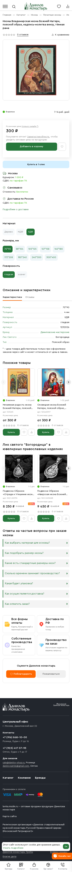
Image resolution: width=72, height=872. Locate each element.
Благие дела (9, 856)
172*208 (8, 257)
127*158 (45, 249)
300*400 (51, 257)
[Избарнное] (59, 6)
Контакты (62, 869)
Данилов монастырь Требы (18, 852)
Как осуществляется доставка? (24, 593)
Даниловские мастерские (55, 332)
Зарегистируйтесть (38, 137)
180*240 (22, 257)
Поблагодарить (23, 674)
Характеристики (12, 297)
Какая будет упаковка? (19, 583)
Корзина (34, 869)
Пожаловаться (51, 674)
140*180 (58, 249)
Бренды (40, 777)
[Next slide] (68, 382)
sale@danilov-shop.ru (14, 762)
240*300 (36, 257)
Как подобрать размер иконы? (24, 553)
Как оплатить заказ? (17, 604)
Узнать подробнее (13, 848)
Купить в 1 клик (36, 164)
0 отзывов (22, 34)
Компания (24, 777)
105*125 (32, 249)
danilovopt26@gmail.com (16, 766)
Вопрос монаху (58, 852)
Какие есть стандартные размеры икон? (30, 563)
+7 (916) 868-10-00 (15, 737)
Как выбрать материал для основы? (27, 543)
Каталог (21, 869)
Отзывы (29, 297)
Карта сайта (10, 816)
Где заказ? (48, 869)
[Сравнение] (67, 6)
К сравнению (62, 35)
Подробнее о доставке (16, 209)
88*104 (19, 249)
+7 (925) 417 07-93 (14, 748)
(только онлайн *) (30, 126)
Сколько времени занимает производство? (32, 573)
